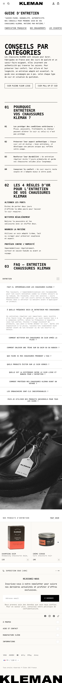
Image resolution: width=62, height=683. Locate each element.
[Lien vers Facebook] (45, 616)
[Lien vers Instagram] (50, 616)
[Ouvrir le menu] (4, 3)
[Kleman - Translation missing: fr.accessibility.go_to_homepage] (31, 3)
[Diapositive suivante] (58, 542)
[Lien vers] (58, 616)
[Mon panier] (58, 3)
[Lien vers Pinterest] (54, 616)
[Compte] (53, 3)
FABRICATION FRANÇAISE (16, 28)
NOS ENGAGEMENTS (38, 28)
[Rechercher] (8, 3)
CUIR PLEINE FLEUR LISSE (18, 86)
